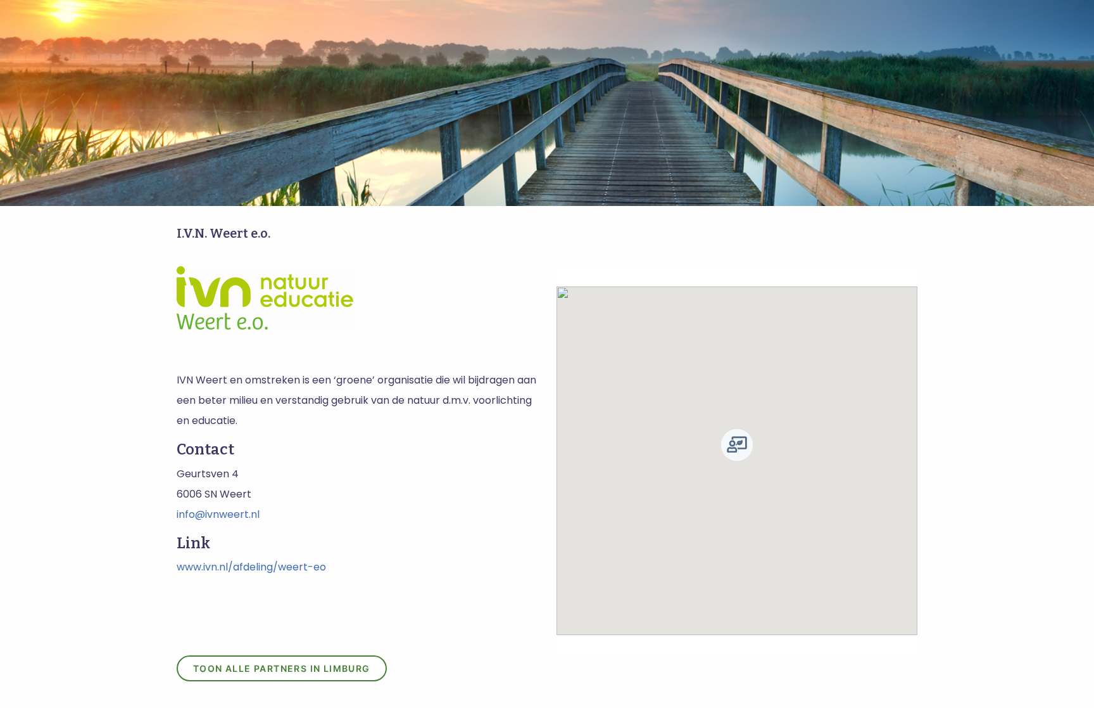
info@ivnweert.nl (218, 514)
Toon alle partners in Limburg (281, 668)
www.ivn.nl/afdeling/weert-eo (251, 567)
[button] (737, 445)
